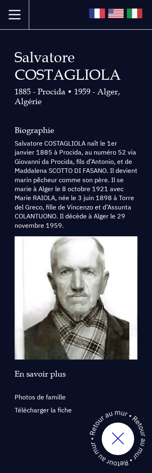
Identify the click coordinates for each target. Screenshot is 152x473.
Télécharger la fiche (43, 410)
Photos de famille (40, 397)
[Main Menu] (14, 14)
